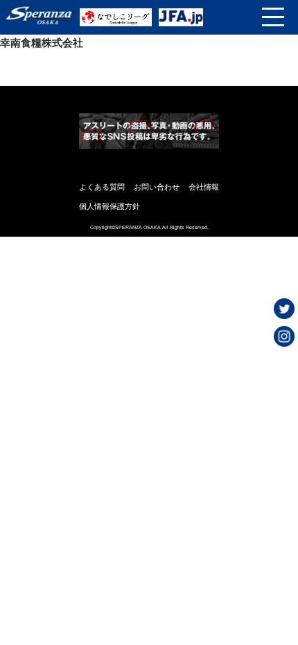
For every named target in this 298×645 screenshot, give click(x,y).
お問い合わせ (156, 187)
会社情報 (204, 187)
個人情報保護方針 (109, 206)
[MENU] (273, 17)
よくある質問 (102, 187)
